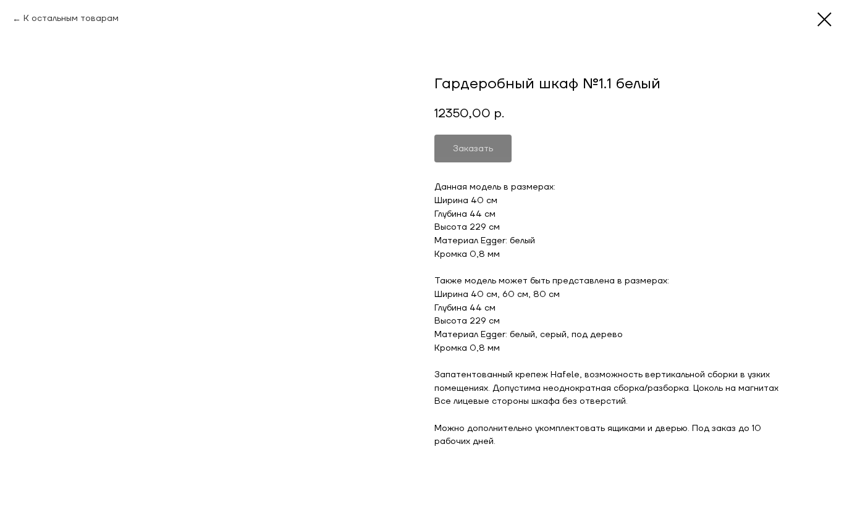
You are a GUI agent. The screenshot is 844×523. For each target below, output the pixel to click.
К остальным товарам (71, 18)
